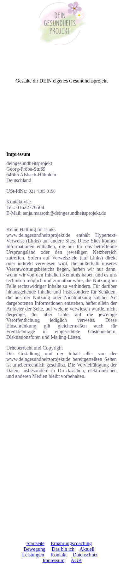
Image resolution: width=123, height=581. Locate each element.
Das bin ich (63, 549)
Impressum (53, 560)
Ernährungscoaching (71, 543)
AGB (76, 560)
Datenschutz (85, 554)
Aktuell (86, 549)
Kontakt (58, 554)
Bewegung (34, 549)
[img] (61, 23)
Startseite (35, 543)
